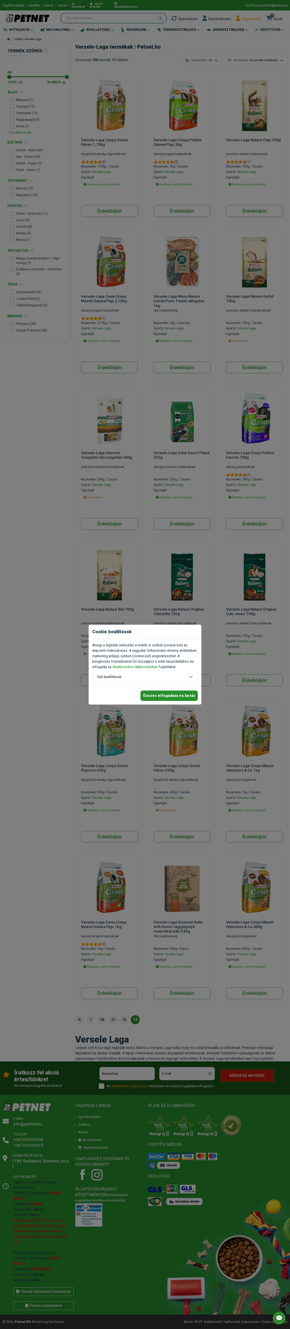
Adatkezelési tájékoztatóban (135, 667)
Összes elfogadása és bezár (169, 695)
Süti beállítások (109, 677)
